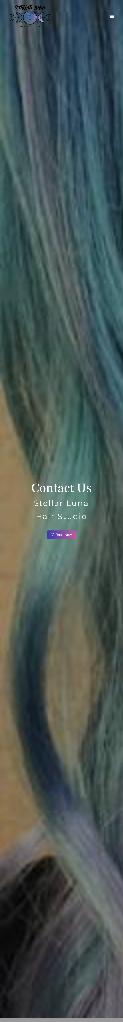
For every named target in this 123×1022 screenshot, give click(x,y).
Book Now (64, 535)
